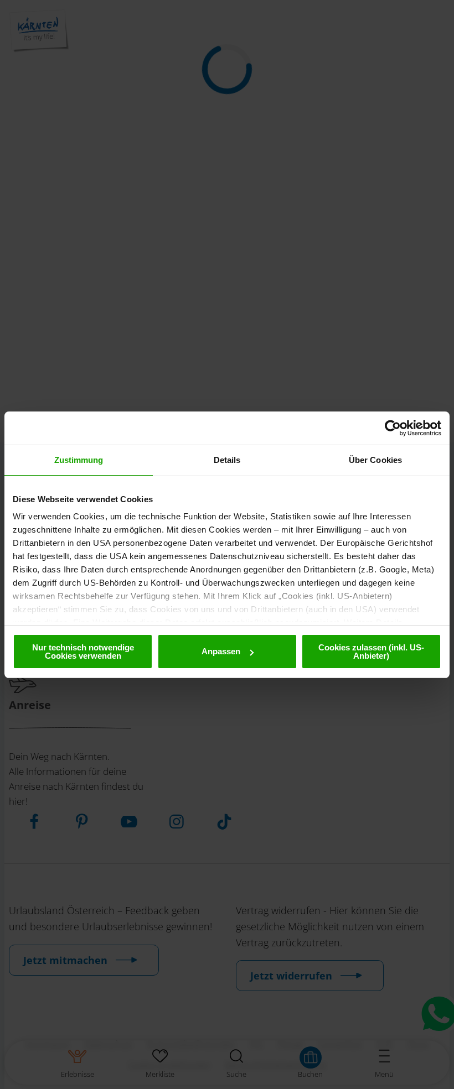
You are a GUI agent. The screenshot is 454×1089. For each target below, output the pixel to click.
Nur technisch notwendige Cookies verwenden (83, 651)
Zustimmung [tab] (79, 460)
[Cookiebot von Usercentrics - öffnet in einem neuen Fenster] (392, 428)
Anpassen (221, 651)
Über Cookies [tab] (375, 460)
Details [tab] (227, 460)
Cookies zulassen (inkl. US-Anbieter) (371, 651)
